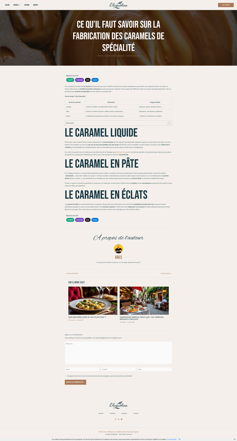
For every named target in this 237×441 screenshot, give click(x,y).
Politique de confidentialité (117, 432)
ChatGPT (70, 80)
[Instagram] (118, 419)
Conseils (112, 413)
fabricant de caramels (124, 152)
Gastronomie (120, 56)
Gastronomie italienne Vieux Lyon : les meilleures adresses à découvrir (142, 318)
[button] (20, 5)
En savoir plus (171, 439)
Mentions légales (132, 432)
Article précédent (71, 273)
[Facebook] (115, 419)
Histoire (124, 413)
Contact (135, 413)
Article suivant (166, 273)
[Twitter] (121, 419)
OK (180, 439)
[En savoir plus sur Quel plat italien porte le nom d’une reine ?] (92, 300)
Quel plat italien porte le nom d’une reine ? (87, 317)
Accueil (101, 413)
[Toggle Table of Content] (168, 123)
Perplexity (79, 80)
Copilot (95, 80)
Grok (87, 80)
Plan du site (102, 432)
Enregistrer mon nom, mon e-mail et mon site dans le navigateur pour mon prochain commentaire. (100, 376)
